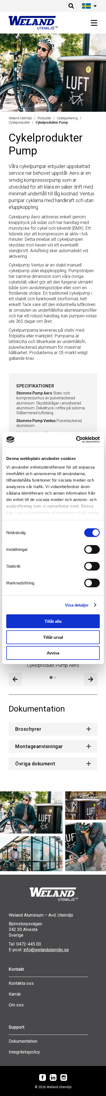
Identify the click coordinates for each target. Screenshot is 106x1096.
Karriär (15, 994)
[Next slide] (90, 679)
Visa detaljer (77, 605)
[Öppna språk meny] (88, 6)
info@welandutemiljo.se (46, 949)
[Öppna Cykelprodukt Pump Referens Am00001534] (31, 853)
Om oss (16, 1005)
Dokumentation (23, 1041)
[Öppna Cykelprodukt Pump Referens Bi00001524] (85, 805)
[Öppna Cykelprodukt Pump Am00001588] (85, 846)
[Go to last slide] (15, 679)
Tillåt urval (53, 637)
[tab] (50, 677)
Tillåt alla (53, 621)
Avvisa (53, 653)
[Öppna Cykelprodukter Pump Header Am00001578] (31, 812)
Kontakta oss (21, 983)
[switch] (92, 549)
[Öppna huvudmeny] (91, 22)
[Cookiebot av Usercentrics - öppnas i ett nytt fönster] (76, 439)
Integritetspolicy (24, 1052)
